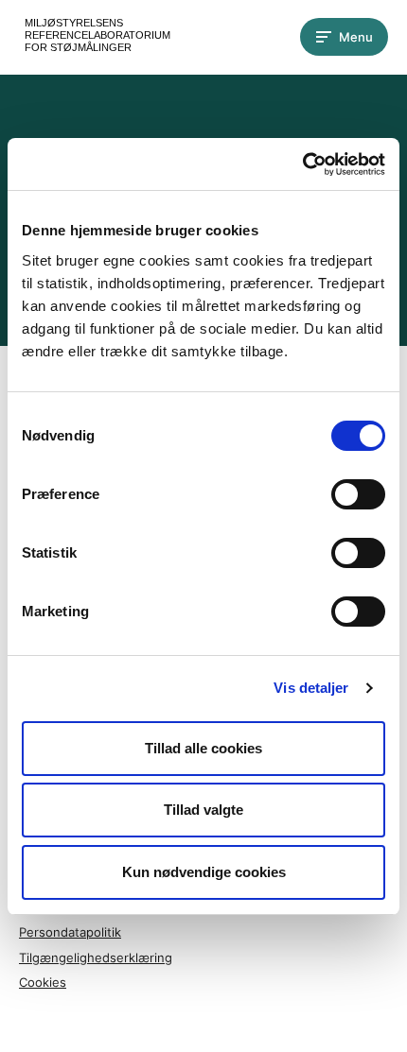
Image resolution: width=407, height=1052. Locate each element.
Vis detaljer (311, 688)
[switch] (358, 494)
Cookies (42, 982)
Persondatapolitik (70, 932)
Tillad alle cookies (203, 748)
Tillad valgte (203, 810)
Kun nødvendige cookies (204, 872)
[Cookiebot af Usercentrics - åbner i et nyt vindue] (302, 164)
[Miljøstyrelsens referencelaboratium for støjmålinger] (94, 37)
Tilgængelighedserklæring (95, 957)
